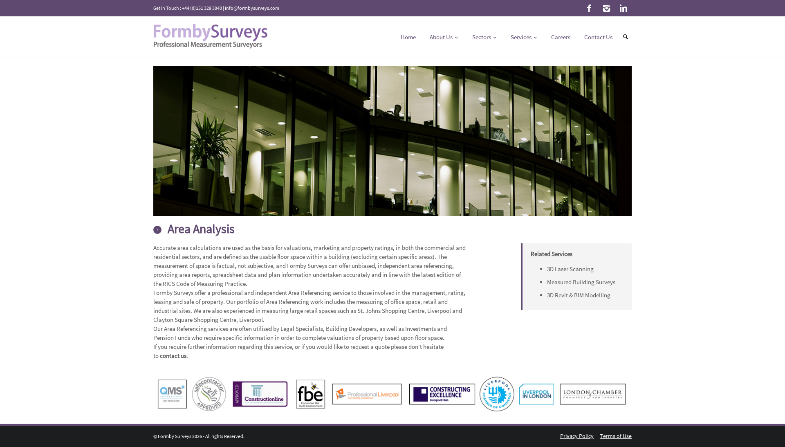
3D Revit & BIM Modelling (578, 295)
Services (522, 37)
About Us (442, 37)
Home (408, 37)
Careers (560, 37)
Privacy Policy (577, 436)
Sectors (482, 37)
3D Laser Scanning (570, 269)
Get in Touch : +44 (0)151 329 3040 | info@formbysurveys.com (216, 8)
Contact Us (598, 37)
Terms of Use (616, 436)
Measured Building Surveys (581, 282)
